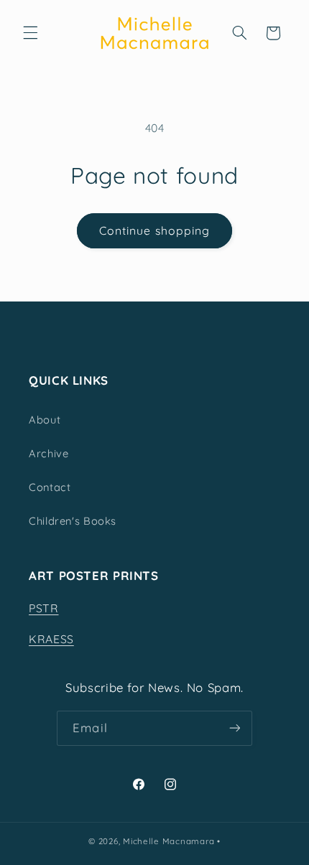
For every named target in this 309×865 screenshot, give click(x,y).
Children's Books (72, 521)
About (44, 419)
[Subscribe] (234, 728)
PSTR (44, 608)
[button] (30, 33)
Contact (49, 487)
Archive (48, 453)
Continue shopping (154, 230)
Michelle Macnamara (168, 841)
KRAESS (51, 639)
